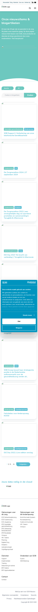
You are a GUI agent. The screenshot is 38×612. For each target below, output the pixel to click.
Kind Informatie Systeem (27, 517)
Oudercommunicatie (26, 522)
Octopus (4, 535)
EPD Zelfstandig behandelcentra (6, 529)
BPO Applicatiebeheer (8, 570)
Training (4, 563)
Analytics (4, 544)
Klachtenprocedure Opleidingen (24, 599)
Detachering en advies (8, 565)
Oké (19, 321)
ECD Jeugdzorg (6, 522)
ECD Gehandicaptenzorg (9, 517)
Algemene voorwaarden (10, 595)
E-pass (22, 558)
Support (4, 558)
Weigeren (19, 328)
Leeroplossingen (7, 547)
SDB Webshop (24, 561)
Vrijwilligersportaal (7, 549)
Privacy (9, 599)
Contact (4, 579)
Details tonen (27, 315)
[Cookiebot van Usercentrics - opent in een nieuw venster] (27, 282)
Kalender (15, 2)
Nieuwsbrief (6, 2)
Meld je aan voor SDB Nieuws (25, 592)
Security (33, 595)
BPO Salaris (5, 568)
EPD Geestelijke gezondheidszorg (7, 525)
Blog (11, 2)
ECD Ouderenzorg (7, 519)
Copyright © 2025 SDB (28, 602)
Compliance (25, 595)
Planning (4, 540)
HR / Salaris (5, 537)
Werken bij (27, 2)
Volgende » (23, 464)
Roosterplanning (25, 519)
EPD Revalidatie (6, 533)
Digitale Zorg (5, 542)
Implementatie (6, 561)
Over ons (21, 2)
